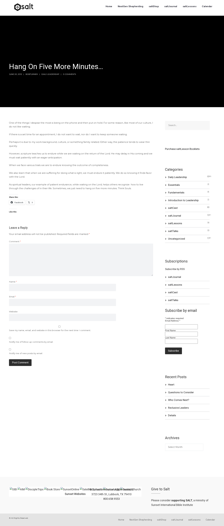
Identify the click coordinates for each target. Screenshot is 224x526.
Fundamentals (176, 192)
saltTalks (173, 231)
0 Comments (69, 74)
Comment (15, 241)
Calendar (207, 6)
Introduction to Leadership (183, 200)
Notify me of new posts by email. (26, 353)
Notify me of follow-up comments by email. (31, 342)
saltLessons (190, 6)
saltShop (154, 6)
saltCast (173, 207)
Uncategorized (176, 238)
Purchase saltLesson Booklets (182, 148)
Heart (171, 384)
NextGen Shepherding (130, 6)
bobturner (32, 74)
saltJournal (170, 6)
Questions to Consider (181, 392)
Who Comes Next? (178, 399)
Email (12, 296)
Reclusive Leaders (178, 407)
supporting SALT (181, 500)
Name (13, 281)
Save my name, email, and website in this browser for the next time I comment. (50, 330)
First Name (170, 330)
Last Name (170, 337)
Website (13, 311)
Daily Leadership (50, 74)
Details (172, 415)
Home (109, 6)
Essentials (174, 184)
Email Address (172, 320)
